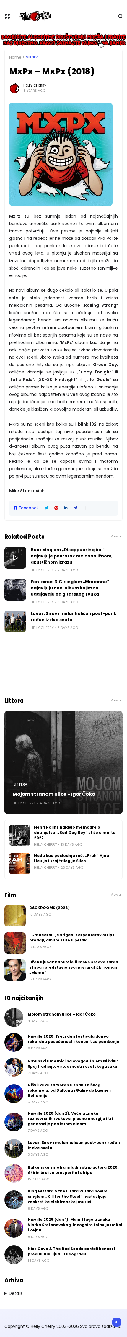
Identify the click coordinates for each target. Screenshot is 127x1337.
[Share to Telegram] (75, 508)
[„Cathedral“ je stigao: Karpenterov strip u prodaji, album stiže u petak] (15, 943)
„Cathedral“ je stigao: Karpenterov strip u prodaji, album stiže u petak (72, 937)
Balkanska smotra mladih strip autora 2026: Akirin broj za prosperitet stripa (73, 1170)
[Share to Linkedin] (66, 508)
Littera (20, 784)
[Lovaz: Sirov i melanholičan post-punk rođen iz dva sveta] (15, 621)
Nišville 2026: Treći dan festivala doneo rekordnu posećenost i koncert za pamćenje (73, 1039)
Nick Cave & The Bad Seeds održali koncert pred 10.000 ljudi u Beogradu (71, 1251)
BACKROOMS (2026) (49, 907)
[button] (86, 508)
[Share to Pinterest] (56, 508)
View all (117, 536)
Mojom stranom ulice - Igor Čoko (54, 794)
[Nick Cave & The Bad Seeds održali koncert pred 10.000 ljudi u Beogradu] (13, 1254)
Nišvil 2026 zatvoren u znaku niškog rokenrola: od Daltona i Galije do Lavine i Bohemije (69, 1090)
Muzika (32, 57)
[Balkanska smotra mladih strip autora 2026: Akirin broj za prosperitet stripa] (13, 1173)
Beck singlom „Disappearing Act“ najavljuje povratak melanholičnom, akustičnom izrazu (72, 556)
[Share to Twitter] (46, 508)
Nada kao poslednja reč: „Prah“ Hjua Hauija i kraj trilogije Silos (71, 858)
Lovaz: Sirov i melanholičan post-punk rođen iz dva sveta (73, 617)
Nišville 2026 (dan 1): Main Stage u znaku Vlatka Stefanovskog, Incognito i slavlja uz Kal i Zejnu (75, 1225)
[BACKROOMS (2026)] (15, 915)
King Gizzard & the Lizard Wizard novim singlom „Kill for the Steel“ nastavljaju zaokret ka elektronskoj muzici (68, 1196)
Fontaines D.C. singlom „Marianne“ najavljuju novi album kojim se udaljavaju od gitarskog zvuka (70, 588)
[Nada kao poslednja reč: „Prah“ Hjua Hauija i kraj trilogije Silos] (19, 863)
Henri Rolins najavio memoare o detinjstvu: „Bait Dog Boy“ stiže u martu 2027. (74, 832)
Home (15, 57)
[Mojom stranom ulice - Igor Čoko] (63, 762)
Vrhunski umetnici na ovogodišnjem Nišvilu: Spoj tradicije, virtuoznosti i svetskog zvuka (73, 1064)
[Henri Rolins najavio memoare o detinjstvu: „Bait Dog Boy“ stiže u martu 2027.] (19, 835)
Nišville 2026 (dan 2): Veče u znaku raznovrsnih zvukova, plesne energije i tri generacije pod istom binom (70, 1118)
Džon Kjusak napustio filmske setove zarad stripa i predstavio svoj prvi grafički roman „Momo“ (73, 967)
